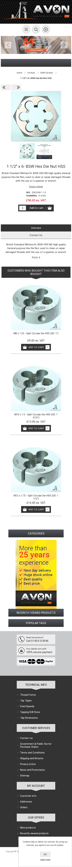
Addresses (26, 801)
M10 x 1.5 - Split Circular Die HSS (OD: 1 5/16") (36, 416)
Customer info (28, 795)
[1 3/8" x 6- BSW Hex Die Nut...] (6, 87)
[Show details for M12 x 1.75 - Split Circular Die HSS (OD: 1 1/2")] (36, 467)
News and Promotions (32, 769)
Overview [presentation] (36, 227)
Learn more (45, 859)
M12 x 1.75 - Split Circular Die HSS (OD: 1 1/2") (36, 497)
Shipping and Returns (31, 758)
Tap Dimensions (29, 717)
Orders (23, 807)
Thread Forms (28, 694)
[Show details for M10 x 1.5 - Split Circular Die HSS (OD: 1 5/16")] (36, 386)
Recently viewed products (34, 833)
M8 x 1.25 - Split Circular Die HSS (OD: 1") (36, 333)
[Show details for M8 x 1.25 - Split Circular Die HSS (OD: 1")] (36, 304)
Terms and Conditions (32, 752)
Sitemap (24, 775)
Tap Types (26, 700)
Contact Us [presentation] (36, 235)
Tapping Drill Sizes (30, 712)
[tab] (36, 227)
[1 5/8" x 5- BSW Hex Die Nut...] (16, 87)
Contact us (26, 738)
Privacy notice (28, 764)
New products (28, 827)
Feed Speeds (27, 706)
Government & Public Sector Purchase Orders (36, 745)
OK (45, 854)
